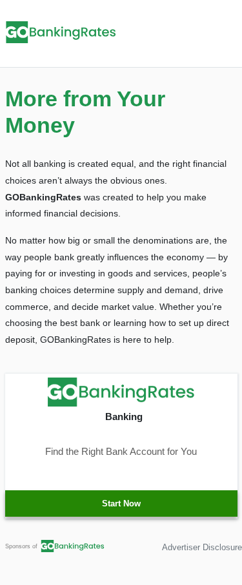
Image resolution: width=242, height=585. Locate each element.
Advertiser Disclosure (202, 547)
